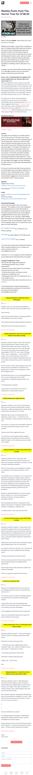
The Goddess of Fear (8, 228)
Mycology (4, 234)
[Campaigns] (11, 772)
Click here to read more (8, 330)
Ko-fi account (23, 104)
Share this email (17, 742)
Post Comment (6, 765)
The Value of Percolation (17, 188)
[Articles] (22, 772)
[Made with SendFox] (31, 3)
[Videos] (16, 772)
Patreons (3, 282)
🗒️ (16, 298)
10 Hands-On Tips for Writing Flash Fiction (17, 194)
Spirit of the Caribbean (8, 239)
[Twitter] (27, 772)
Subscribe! (25, 3)
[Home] (5, 772)
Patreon (28, 102)
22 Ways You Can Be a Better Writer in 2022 (14, 198)
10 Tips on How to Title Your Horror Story (13, 185)
